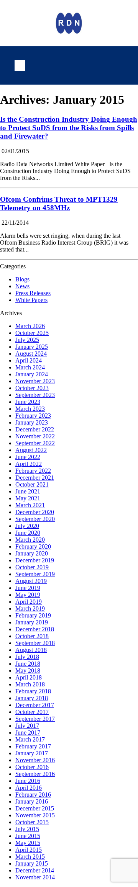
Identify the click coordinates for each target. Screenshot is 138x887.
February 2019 (33, 615)
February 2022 (33, 470)
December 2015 (34, 808)
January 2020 (31, 553)
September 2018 (35, 643)
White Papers (31, 300)
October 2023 (32, 388)
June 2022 (27, 457)
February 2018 (33, 691)
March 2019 (30, 608)
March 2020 (30, 539)
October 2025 (32, 333)
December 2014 (34, 870)
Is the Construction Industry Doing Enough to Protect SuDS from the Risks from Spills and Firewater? (68, 127)
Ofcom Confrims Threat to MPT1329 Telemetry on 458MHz (59, 203)
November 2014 (35, 877)
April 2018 (28, 677)
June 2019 (27, 588)
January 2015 (31, 863)
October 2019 (32, 567)
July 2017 (27, 725)
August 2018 (31, 650)
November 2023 (35, 381)
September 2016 (35, 774)
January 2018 (31, 698)
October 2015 (32, 822)
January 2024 (31, 374)
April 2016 (28, 787)
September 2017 (35, 718)
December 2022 (34, 429)
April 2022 (28, 464)
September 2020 (35, 519)
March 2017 (30, 739)
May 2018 (27, 670)
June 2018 (27, 663)
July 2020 (27, 526)
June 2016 (27, 781)
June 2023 (27, 402)
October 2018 (32, 636)
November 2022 (35, 436)
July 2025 (27, 340)
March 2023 (30, 408)
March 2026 (30, 326)
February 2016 (33, 794)
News (22, 286)
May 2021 (27, 498)
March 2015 (30, 856)
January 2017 (31, 753)
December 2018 (34, 629)
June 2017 (27, 732)
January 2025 (31, 346)
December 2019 (34, 560)
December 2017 (34, 705)
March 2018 (30, 684)
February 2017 (33, 746)
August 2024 (31, 353)
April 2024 (28, 360)
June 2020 (27, 532)
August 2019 (31, 581)
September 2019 (35, 574)
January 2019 (31, 622)
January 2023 (31, 422)
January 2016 (31, 801)
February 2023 (33, 415)
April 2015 (28, 849)
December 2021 (34, 477)
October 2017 (32, 712)
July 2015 (27, 829)
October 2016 (32, 767)
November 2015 (35, 815)
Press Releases (33, 293)
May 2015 (27, 843)
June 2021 (27, 491)
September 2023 (35, 395)
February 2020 (33, 546)
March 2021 (30, 505)
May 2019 (27, 594)
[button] (20, 65)
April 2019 (28, 601)
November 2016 (35, 760)
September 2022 (35, 443)
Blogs (22, 279)
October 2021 (32, 484)
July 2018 (27, 656)
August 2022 (31, 450)
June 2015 (27, 836)
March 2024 (30, 367)
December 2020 (34, 512)
